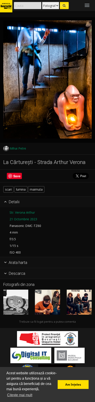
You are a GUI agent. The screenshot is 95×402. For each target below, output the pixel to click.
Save (17, 176)
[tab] (47, 202)
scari (8, 189)
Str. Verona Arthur (22, 212)
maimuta (36, 189)
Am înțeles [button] (73, 384)
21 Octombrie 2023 (23, 219)
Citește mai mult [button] (19, 395)
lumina (21, 189)
